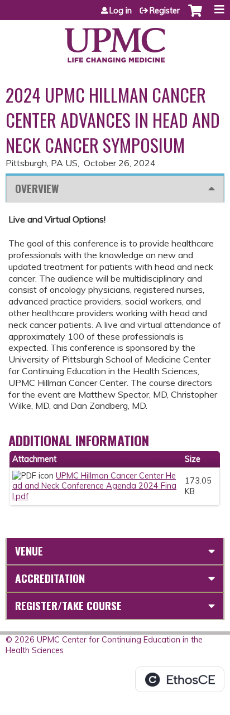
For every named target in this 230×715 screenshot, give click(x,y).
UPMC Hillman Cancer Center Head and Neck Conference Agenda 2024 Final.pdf (94, 486)
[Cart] (195, 16)
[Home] (115, 41)
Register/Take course (68, 605)
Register (165, 11)
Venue (29, 551)
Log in (120, 11)
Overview (37, 188)
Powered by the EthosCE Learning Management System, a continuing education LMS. (179, 679)
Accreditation (50, 578)
